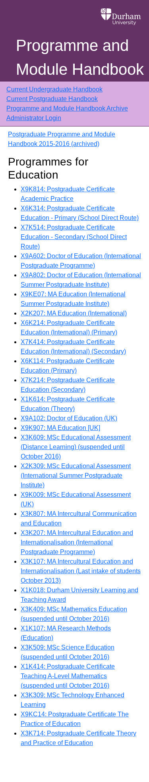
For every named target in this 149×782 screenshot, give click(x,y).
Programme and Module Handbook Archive (67, 108)
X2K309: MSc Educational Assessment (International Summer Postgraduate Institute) (76, 475)
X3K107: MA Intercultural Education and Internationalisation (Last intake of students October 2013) (81, 571)
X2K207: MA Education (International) (74, 313)
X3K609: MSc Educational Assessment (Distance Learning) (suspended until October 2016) (76, 447)
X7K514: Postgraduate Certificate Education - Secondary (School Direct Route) (74, 237)
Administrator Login (33, 118)
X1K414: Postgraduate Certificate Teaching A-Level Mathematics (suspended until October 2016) (68, 676)
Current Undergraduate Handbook (54, 89)
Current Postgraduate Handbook (52, 98)
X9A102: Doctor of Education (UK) (69, 418)
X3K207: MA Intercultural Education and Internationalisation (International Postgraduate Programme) (77, 542)
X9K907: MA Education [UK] (60, 427)
